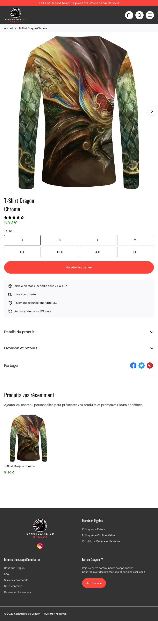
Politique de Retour (93, 529)
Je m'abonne (94, 583)
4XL (97, 252)
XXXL (60, 252)
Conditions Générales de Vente (101, 541)
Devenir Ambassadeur (17, 592)
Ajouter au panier (79, 267)
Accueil (8, 28)
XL (135, 240)
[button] (14, 217)
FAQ (6, 574)
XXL (22, 252)
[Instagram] (40, 547)
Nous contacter (13, 586)
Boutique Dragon (14, 568)
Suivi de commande (16, 580)
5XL (135, 252)
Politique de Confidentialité (98, 535)
